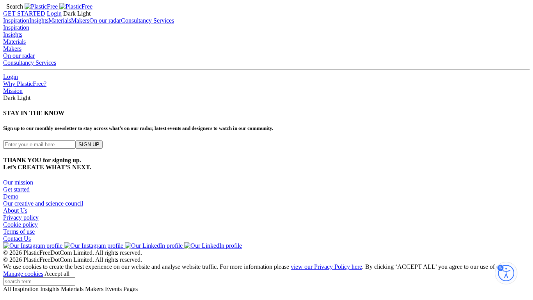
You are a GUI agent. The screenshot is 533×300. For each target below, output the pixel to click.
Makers (80, 20)
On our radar (105, 20)
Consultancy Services (147, 20)
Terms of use (19, 231)
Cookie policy (20, 224)
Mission (13, 90)
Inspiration (16, 20)
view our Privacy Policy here (326, 266)
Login (54, 13)
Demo (10, 196)
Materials (59, 20)
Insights (38, 20)
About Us (15, 210)
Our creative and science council (43, 203)
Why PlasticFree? (24, 83)
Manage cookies (23, 273)
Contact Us (17, 238)
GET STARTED (24, 13)
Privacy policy (21, 217)
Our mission (18, 182)
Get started (16, 189)
